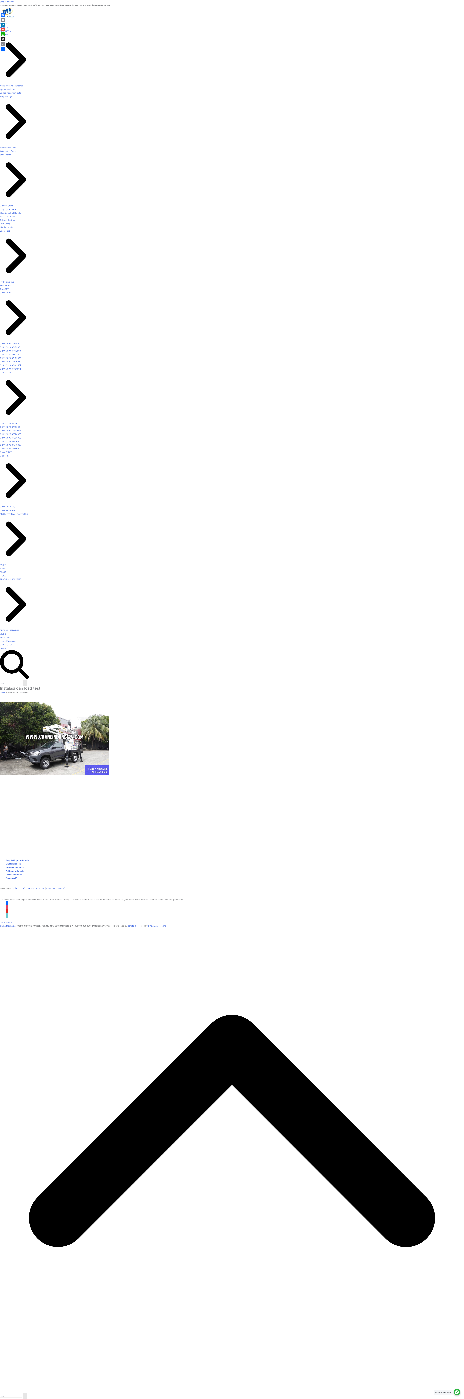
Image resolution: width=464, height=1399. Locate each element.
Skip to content (7, 1)
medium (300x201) (35, 888)
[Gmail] (2, 29)
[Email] (2, 19)
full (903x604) (18, 888)
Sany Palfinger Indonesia (17, 860)
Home (2, 692)
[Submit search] (25, 683)
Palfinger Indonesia (15, 871)
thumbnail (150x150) (55, 888)
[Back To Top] (232, 1391)
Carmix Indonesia (14, 874)
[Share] (2, 48)
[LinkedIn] (2, 24)
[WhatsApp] (2, 34)
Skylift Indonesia (13, 864)
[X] (2, 39)
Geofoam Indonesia (15, 867)
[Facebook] (2, 15)
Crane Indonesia (7, 926)
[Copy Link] (2, 44)
